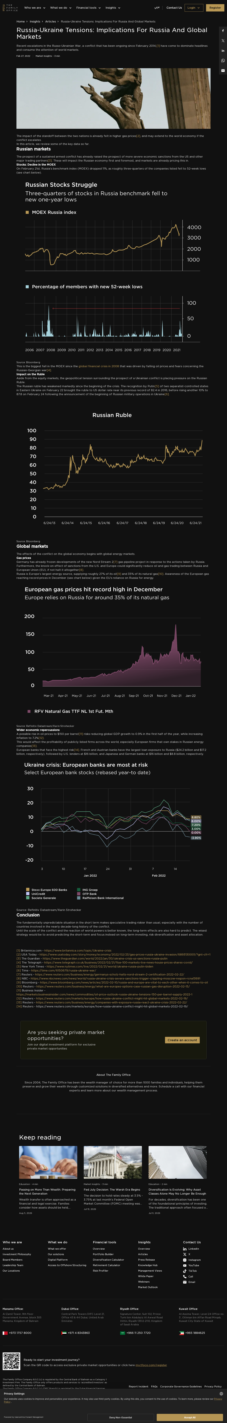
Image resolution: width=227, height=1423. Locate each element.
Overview (99, 1248)
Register (215, 7)
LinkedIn (193, 1248)
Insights (111, 7)
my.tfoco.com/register (151, 1365)
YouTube (193, 1265)
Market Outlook (148, 1287)
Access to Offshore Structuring (67, 1265)
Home (20, 21)
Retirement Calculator (106, 1265)
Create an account (182, 1040)
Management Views (150, 1270)
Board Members (12, 1259)
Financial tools (86, 7)
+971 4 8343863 (79, 1332)
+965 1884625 (195, 1332)
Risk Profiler (100, 1270)
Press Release (146, 1259)
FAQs (154, 1386)
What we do (58, 7)
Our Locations (11, 1270)
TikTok (192, 1271)
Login (191, 7)
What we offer (57, 1248)
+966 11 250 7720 (138, 1332)
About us (8, 1248)
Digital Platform (58, 1259)
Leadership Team (13, 1265)
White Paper (146, 1276)
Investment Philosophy (17, 1254)
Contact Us (174, 7)
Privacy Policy (213, 1386)
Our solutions (56, 1254)
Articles (50, 21)
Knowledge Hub (148, 1265)
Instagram (194, 1260)
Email (191, 1282)
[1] (158, 45)
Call (190, 1276)
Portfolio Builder (103, 1254)
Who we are (32, 7)
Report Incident (138, 1386)
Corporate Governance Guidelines (181, 1386)
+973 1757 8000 (20, 1332)
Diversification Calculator (108, 1259)
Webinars (144, 1281)
